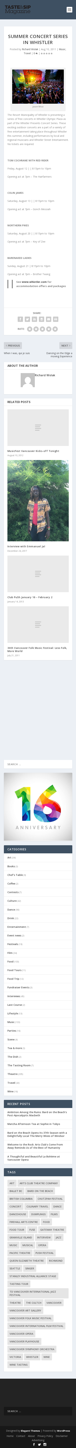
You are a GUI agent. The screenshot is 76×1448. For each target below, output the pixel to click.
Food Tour (17, 1229)
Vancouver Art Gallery (25, 1310)
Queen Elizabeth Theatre (27, 1260)
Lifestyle (12, 1013)
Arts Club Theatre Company (39, 1183)
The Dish (12, 1056)
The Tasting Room (19, 1065)
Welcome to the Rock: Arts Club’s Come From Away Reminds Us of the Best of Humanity (35, 1146)
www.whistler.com (34, 282)
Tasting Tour (19, 1284)
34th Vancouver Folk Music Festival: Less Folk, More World (37, 649)
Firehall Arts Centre (24, 1222)
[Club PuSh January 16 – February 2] (38, 574)
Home (10, 1436)
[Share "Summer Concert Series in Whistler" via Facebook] (20, 319)
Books (11, 866)
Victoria (15, 1357)
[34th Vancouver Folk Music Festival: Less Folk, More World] (38, 624)
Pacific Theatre (20, 1253)
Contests (13, 892)
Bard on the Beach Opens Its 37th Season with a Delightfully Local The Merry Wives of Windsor (37, 1134)
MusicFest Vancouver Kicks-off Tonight (33, 451)
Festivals (12, 944)
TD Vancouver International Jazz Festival (33, 1293)
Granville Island (21, 1237)
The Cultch (33, 1302)
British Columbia (21, 1198)
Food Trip (13, 978)
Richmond (56, 1260)
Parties (11, 1030)
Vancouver (54, 1302)
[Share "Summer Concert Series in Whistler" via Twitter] (27, 319)
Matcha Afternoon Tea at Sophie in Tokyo (33, 1124)
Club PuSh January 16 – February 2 (29, 597)
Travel (27, 53)
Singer (29, 1268)
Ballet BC (16, 1191)
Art (9, 857)
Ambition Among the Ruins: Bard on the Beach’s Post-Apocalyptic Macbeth (37, 1113)
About (31, 1436)
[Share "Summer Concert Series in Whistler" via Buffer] (41, 319)
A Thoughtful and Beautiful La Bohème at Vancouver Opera (33, 1158)
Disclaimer (62, 1436)
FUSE (32, 1229)
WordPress (63, 1430)
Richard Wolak (30, 49)
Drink (10, 918)
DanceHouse (18, 1214)
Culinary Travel (37, 1206)
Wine (10, 1091)
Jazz (58, 1237)
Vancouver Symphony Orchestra (32, 1349)
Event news (14, 935)
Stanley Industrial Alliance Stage (33, 1276)
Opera (42, 1245)
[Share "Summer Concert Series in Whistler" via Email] (48, 319)
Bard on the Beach (40, 1191)
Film (10, 953)
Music (62, 49)
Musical (27, 1245)
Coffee (11, 883)
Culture (12, 900)
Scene (10, 1039)
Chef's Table (15, 875)
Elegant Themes (30, 1430)
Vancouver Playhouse (24, 1341)
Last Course (14, 1004)
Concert (15, 1206)
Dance (11, 909)
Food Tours (14, 970)
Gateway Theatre (52, 1229)
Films (54, 1214)
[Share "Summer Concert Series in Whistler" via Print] (55, 319)
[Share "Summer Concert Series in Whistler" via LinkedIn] (34, 319)
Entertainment (16, 926)
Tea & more (14, 1048)
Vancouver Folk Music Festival (30, 1318)
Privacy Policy (45, 1436)
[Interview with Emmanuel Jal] (38, 501)
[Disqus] (38, 715)
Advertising (38, 1440)
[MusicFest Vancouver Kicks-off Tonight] (38, 427)
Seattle (15, 1268)
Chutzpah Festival (50, 1198)
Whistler (32, 1357)
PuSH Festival (45, 1253)
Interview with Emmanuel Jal (26, 546)
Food (10, 961)
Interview (44, 1237)
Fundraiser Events (18, 987)
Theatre (12, 1074)
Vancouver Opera (21, 1333)
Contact (20, 1436)
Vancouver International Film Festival (36, 1326)
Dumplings (38, 1214)
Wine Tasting (19, 1364)
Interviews (13, 996)
